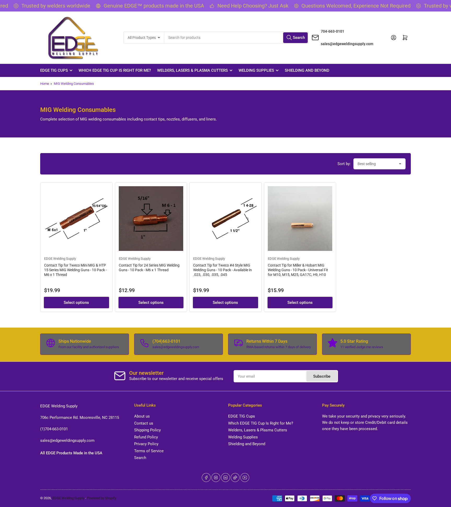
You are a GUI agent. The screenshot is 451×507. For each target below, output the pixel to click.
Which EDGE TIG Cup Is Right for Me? (115, 70)
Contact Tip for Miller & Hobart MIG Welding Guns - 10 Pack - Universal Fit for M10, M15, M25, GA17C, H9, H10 (298, 270)
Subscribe (321, 376)
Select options (76, 302)
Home (44, 84)
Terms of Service (149, 451)
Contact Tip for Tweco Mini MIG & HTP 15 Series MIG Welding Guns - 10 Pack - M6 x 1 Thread (75, 270)
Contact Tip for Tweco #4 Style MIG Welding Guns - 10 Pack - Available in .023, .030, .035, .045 (222, 270)
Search (140, 457)
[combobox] (236, 38)
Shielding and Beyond (307, 70)
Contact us (143, 423)
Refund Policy (146, 437)
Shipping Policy (147, 430)
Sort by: (344, 163)
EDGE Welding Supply (60, 259)
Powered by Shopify (101, 498)
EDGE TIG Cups (54, 70)
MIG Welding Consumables (74, 84)
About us (142, 416)
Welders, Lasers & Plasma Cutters (192, 70)
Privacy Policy (146, 444)
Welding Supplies (256, 70)
